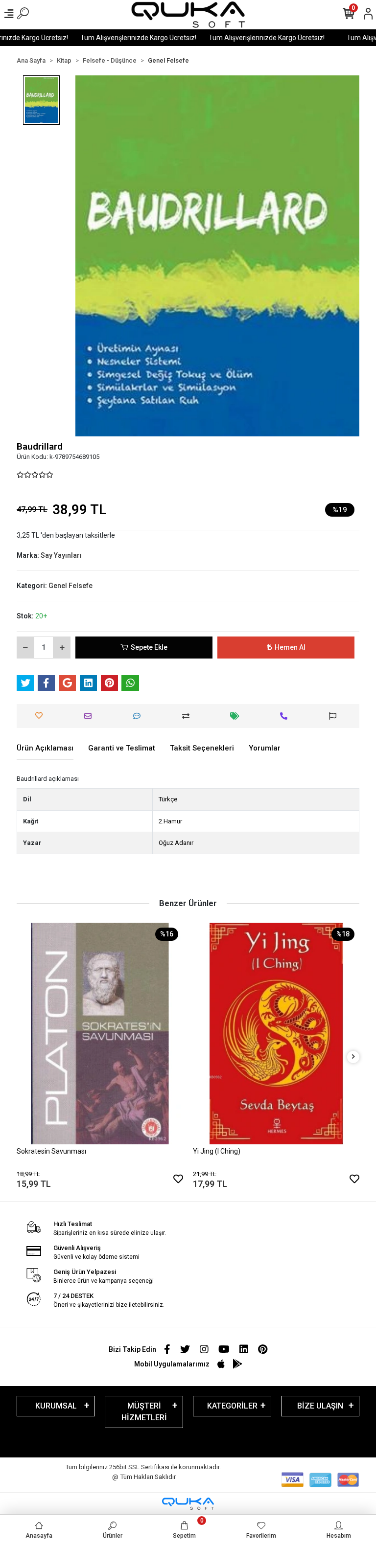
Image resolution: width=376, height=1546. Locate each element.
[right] (353, 1057)
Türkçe (168, 799)
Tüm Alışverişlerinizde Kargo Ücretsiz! (124, 38)
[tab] (45, 748)
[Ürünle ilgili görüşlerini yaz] (139, 716)
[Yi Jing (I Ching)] (198, 1033)
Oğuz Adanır (176, 842)
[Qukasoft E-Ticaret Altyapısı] (188, 1504)
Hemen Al (290, 647)
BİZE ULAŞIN (320, 1405)
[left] (23, 1057)
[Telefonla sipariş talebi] (286, 716)
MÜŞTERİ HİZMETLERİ (144, 1411)
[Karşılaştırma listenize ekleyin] (188, 716)
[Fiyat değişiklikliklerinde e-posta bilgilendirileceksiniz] (237, 716)
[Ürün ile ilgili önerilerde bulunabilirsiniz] (335, 716)
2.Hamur (170, 821)
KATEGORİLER (232, 1405)
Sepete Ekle (149, 647)
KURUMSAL (56, 1405)
